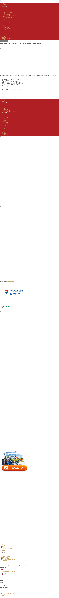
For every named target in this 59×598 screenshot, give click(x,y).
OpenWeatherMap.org (10, 281)
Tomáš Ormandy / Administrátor (14, 89)
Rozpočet (3, 545)
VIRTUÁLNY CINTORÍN (5, 558)
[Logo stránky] (2, 0)
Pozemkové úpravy (5, 544)
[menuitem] (3, 3)
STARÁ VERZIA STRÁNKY (6, 555)
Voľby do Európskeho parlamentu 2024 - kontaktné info (11, 93)
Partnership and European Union (7, 554)
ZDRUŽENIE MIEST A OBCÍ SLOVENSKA (8, 559)
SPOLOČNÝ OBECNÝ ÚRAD (6, 561)
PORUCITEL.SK (4, 560)
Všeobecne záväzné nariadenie (7, 548)
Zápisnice (3, 550)
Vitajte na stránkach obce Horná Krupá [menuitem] (8, 593)
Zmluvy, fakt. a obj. (5, 551)
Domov (3, 45)
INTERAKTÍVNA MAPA (5, 557)
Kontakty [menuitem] (3, 594)
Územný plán (4, 547)
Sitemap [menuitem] (3, 595)
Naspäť (3, 91)
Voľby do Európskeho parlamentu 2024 (8, 97)
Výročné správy (4, 549)
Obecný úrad (6, 573)
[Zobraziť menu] (6, 6)
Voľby (20, 89)
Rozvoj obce (4, 546)
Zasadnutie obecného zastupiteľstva (8, 571)
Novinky (3, 46)
